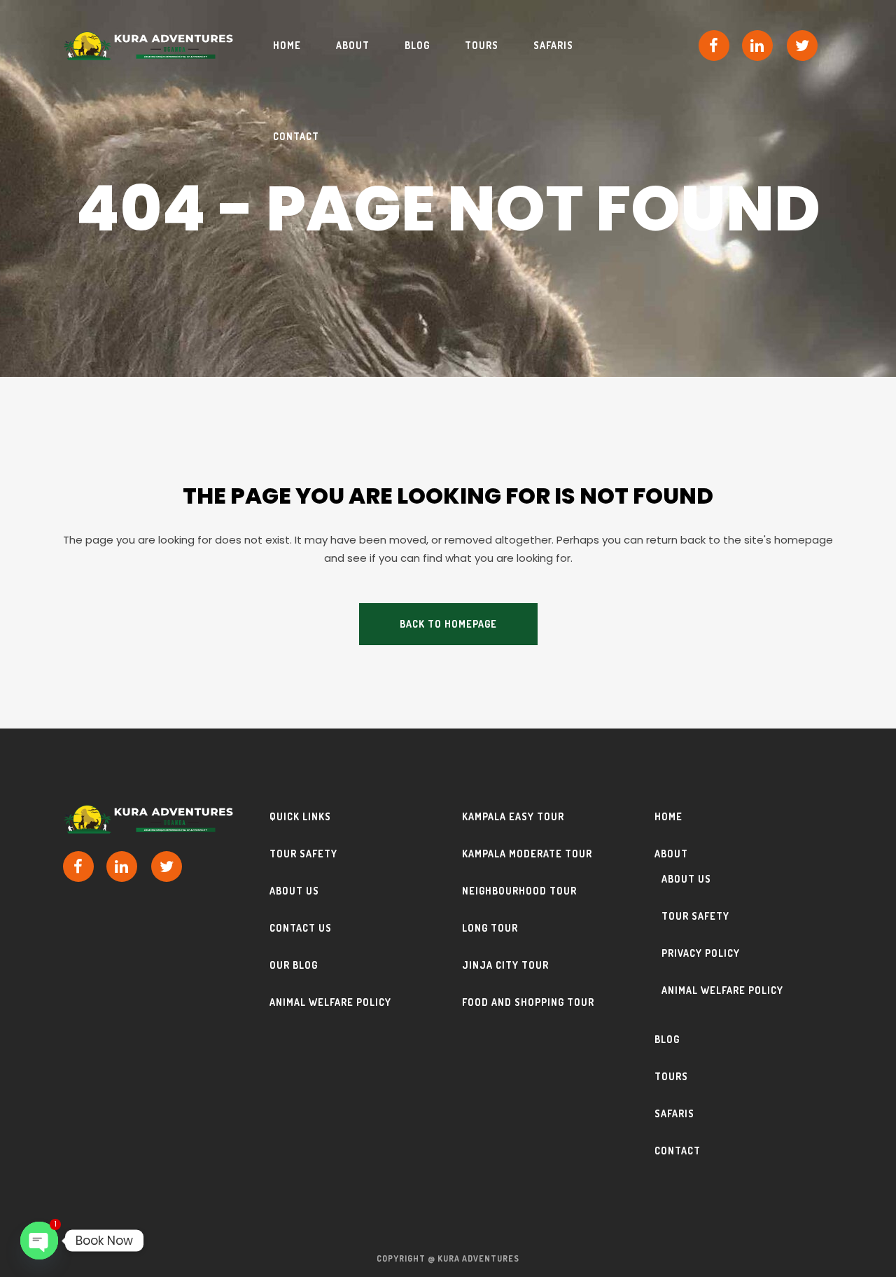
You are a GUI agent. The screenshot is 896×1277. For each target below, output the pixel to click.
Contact (677, 1151)
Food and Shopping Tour (528, 1002)
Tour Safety (303, 854)
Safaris (674, 1113)
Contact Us (301, 928)
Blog (667, 1039)
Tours (671, 1076)
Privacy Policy (701, 953)
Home (668, 816)
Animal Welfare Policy (330, 1002)
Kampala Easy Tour (513, 816)
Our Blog (294, 965)
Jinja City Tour (505, 965)
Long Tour (490, 928)
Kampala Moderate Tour (527, 854)
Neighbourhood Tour (519, 891)
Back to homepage (448, 624)
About (671, 854)
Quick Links (300, 816)
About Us (294, 891)
